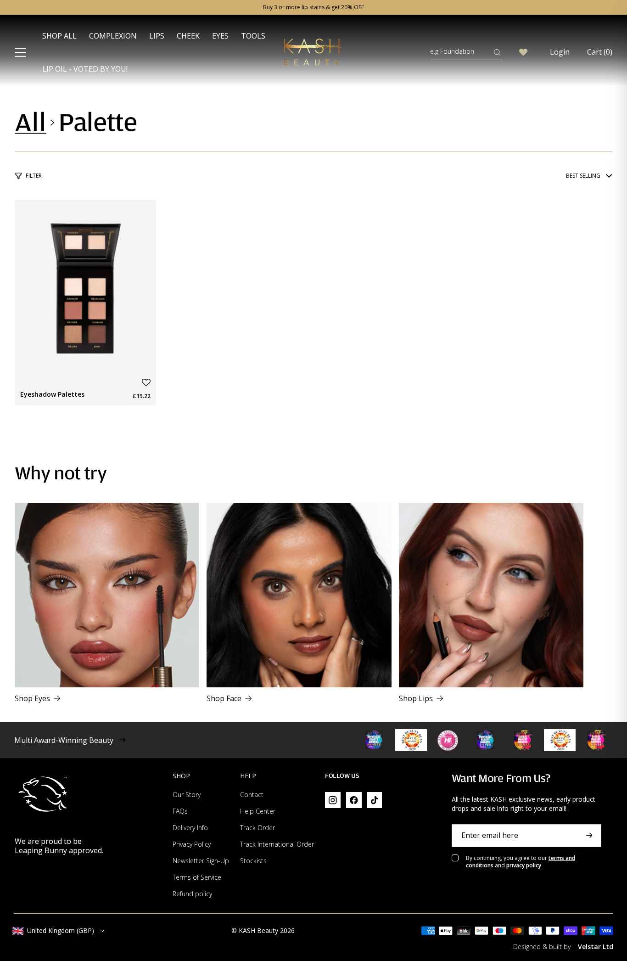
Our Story (187, 794)
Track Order (257, 827)
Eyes (220, 36)
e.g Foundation (452, 51)
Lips (156, 36)
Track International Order (277, 844)
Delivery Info (190, 827)
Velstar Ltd (595, 946)
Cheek (188, 36)
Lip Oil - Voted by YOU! (85, 69)
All (30, 122)
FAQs (180, 811)
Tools (253, 36)
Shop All (59, 36)
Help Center (257, 811)
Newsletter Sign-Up (201, 860)
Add (139, 361)
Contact (251, 794)
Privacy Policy (192, 844)
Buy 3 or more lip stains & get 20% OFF (313, 7)
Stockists (253, 860)
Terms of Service (197, 877)
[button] (146, 382)
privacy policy (523, 865)
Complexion (113, 36)
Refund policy (192, 893)
